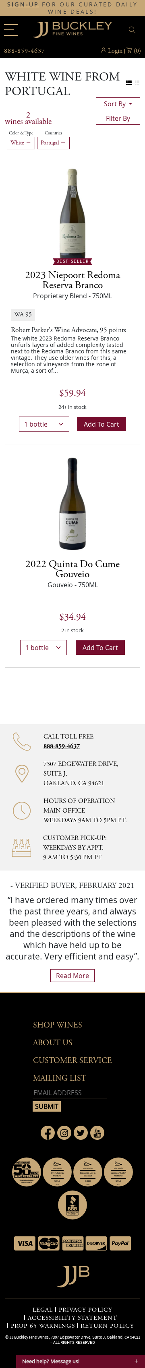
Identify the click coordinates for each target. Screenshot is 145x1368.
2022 (72, 569)
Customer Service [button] (72, 1061)
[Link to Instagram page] (64, 1133)
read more (72, 975)
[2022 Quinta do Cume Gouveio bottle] (72, 503)
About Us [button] (52, 1043)
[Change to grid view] (137, 83)
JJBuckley (72, 30)
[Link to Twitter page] (81, 1133)
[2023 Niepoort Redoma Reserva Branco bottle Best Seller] (72, 214)
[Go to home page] (73, 1274)
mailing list (59, 1078)
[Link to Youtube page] (97, 1133)
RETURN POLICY (107, 1326)
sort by (115, 103)
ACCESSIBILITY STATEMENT (72, 1318)
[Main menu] (11, 30)
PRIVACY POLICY (85, 1310)
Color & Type (21, 133)
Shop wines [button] (57, 1025)
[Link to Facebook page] (48, 1133)
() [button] (137, 51)
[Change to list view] (129, 83)
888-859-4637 (62, 746)
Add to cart (101, 424)
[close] (133, 30)
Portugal (50, 142)
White (18, 142)
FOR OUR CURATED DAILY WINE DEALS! (72, 8)
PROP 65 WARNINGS (43, 1326)
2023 (72, 280)
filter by (118, 118)
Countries (53, 133)
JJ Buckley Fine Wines (29, 1337)
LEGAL (43, 1310)
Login (115, 51)
